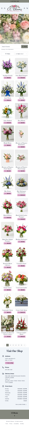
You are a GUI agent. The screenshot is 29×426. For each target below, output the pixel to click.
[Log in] (24, 8)
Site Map (22, 423)
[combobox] (21, 53)
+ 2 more (12, 377)
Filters (8, 53)
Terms (6, 423)
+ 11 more (10, 382)
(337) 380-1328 (15, 1)
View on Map (10, 363)
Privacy (10, 423)
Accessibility (16, 423)
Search (25, 46)
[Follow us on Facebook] (14, 416)
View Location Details (20, 404)
